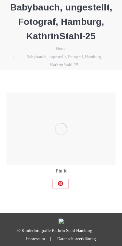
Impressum (35, 238)
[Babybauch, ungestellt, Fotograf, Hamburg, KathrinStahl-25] (61, 128)
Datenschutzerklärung (76, 238)
